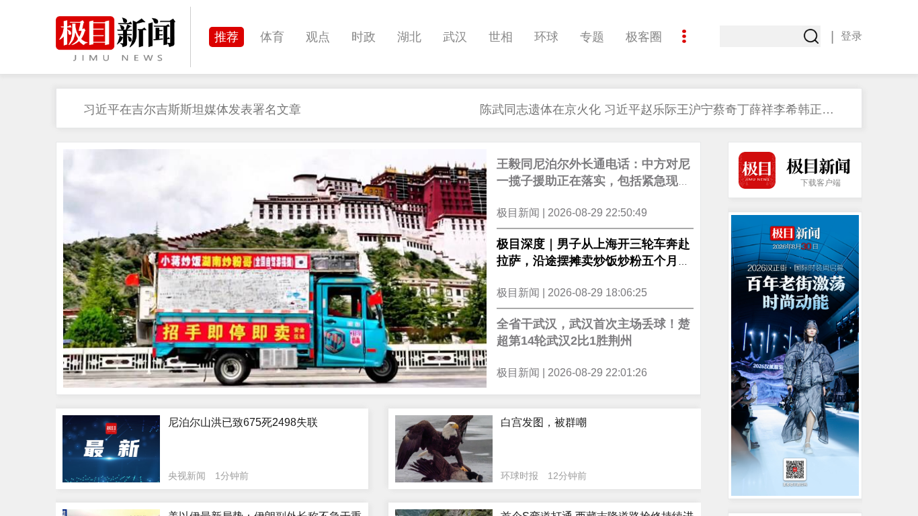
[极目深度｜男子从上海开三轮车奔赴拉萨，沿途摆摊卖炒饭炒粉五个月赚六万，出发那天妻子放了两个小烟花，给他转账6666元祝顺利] (275, 268)
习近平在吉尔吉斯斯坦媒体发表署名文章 (192, 109)
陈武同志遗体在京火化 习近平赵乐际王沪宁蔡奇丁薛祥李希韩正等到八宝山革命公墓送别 (661, 109)
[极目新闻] (123, 38)
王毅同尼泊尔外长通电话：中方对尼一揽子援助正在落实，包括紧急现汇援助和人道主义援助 (593, 180)
